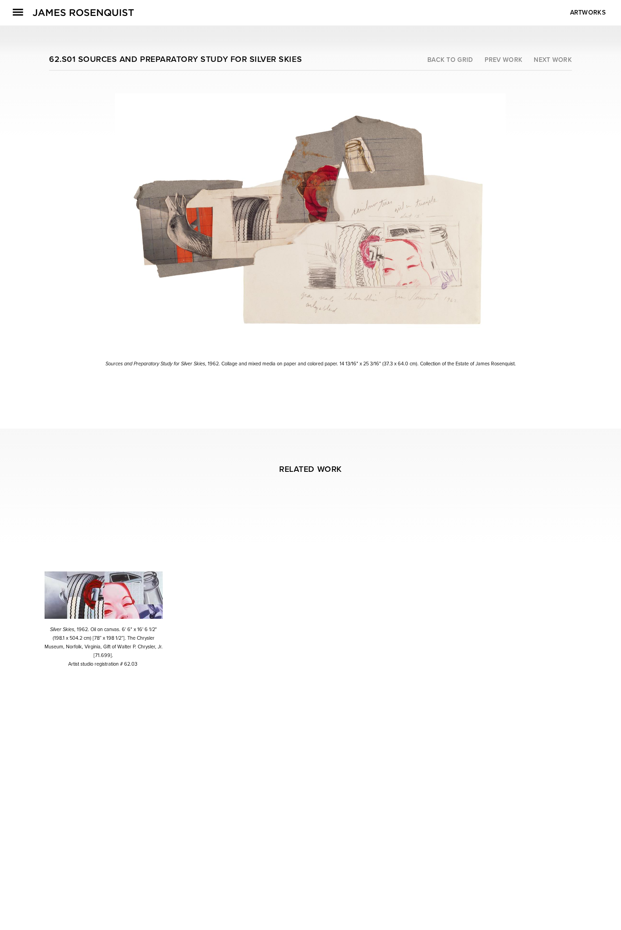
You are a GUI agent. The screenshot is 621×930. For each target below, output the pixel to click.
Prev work (504, 60)
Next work (553, 60)
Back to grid (450, 60)
